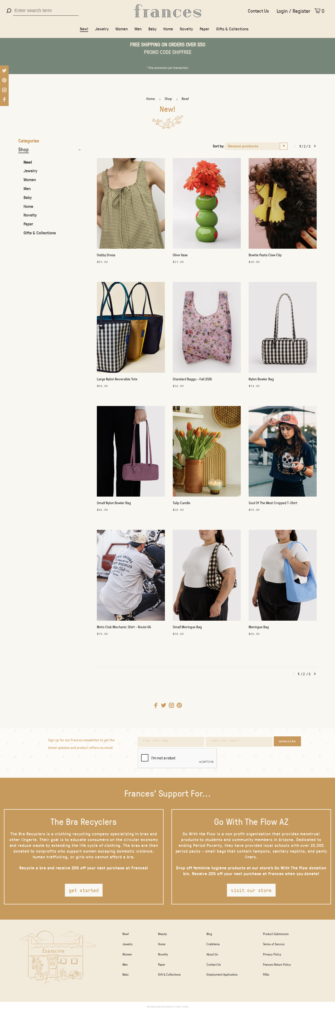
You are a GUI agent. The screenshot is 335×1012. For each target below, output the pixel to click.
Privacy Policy (272, 954)
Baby (152, 28)
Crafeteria (213, 944)
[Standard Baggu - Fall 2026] (207, 328)
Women (121, 28)
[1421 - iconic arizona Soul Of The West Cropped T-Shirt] (283, 452)
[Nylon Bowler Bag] (283, 328)
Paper (204, 28)
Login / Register (293, 10)
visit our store (251, 890)
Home (168, 28)
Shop (168, 98)
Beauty (162, 934)
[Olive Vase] (207, 204)
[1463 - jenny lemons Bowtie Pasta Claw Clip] (283, 204)
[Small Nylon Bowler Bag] (131, 452)
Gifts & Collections (232, 28)
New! (84, 28)
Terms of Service (273, 944)
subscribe (287, 741)
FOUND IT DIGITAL (182, 1006)
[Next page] (315, 146)
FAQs (266, 974)
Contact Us (258, 11)
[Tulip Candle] (207, 452)
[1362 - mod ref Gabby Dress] (131, 204)
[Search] (10, 10)
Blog (209, 934)
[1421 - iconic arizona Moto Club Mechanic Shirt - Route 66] (131, 576)
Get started (84, 890)
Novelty (186, 28)
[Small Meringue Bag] (207, 576)
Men (138, 28)
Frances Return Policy (277, 964)
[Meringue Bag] (283, 576)
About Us (212, 954)
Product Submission (276, 934)
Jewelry (102, 28)
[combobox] (46, 11)
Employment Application (222, 974)
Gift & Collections (169, 974)
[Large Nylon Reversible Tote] (131, 328)
